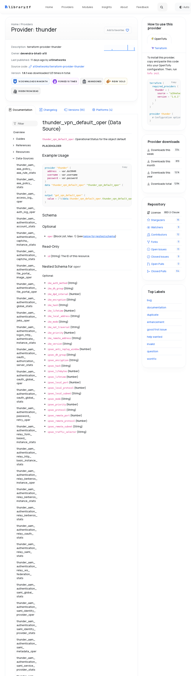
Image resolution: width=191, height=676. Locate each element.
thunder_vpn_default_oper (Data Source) (81, 125)
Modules (87, 7)
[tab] (20, 109)
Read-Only (50, 246)
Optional (49, 226)
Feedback (143, 7)
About (124, 7)
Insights (107, 7)
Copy (125, 167)
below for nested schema (99, 236)
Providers (67, 7)
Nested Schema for (61, 266)
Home (49, 7)
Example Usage (55, 155)
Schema (49, 215)
